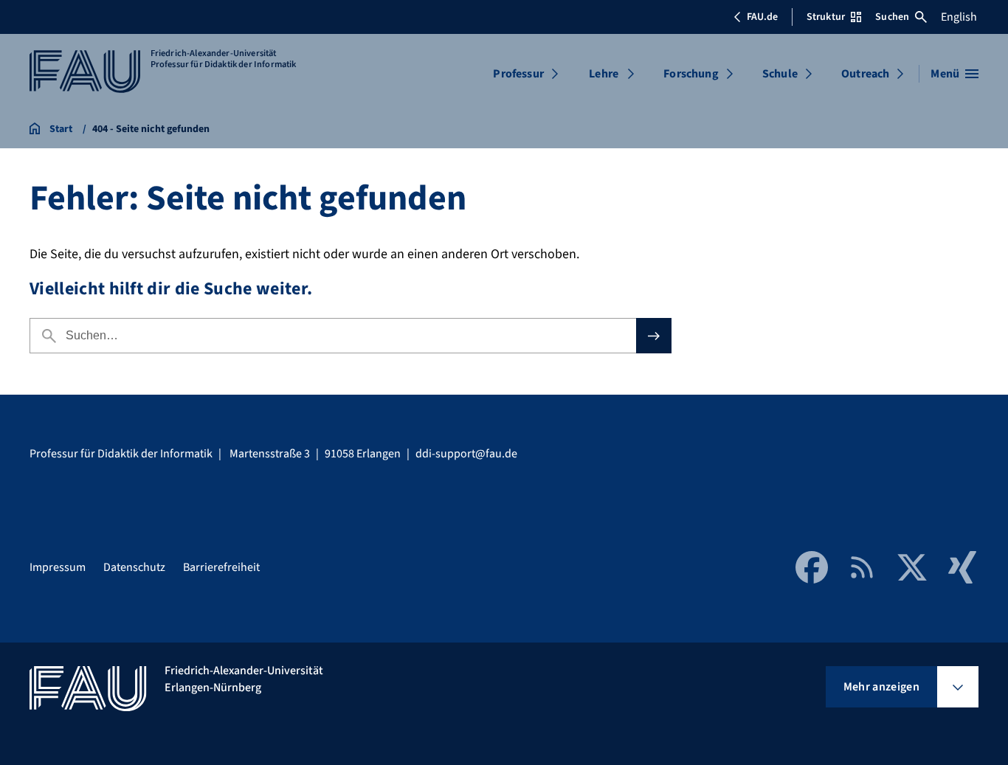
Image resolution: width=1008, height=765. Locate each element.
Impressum (58, 567)
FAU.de (762, 17)
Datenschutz (134, 567)
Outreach (865, 74)
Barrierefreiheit (221, 567)
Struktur (826, 17)
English (959, 17)
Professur (518, 74)
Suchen (892, 17)
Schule (780, 74)
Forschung (690, 74)
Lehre (603, 74)
